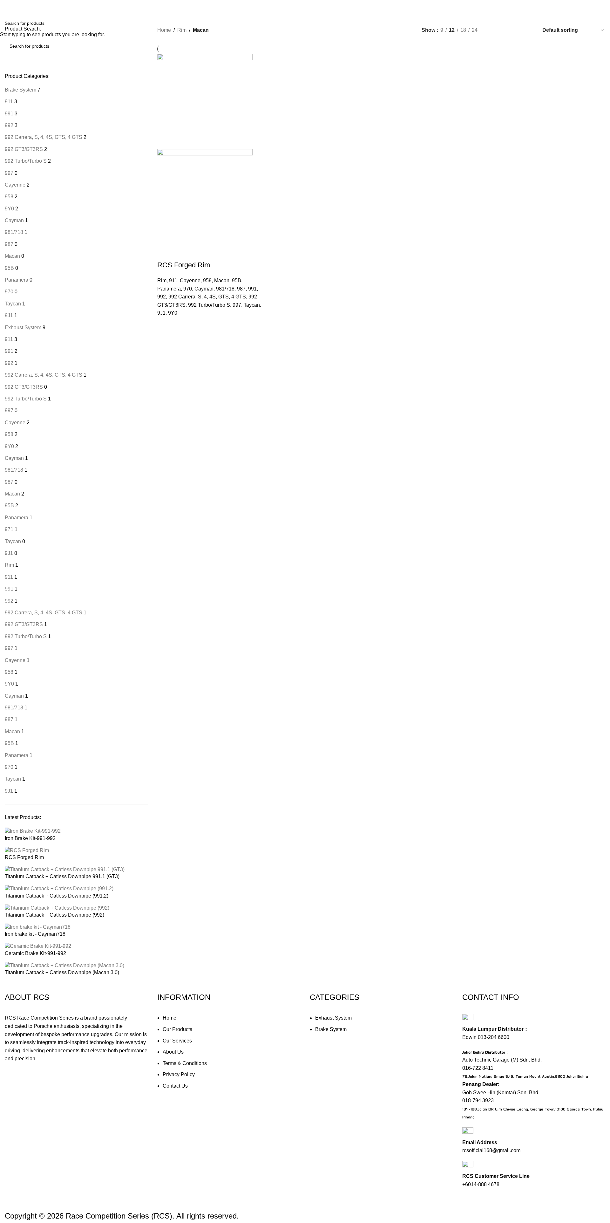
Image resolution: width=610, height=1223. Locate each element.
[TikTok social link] (600, 6)
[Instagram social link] (577, 6)
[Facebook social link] (566, 6)
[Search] (553, 6)
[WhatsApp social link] (589, 6)
